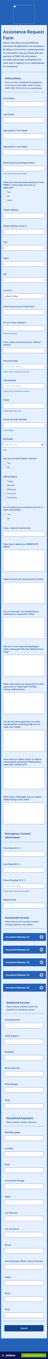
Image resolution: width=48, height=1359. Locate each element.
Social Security (12, 1068)
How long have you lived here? (18, 306)
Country (7, 290)
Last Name (8, 114)
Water (8, 1196)
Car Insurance (12, 1229)
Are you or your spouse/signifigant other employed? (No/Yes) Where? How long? (23, 649)
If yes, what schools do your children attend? (22, 343)
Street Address (11, 210)
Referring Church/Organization (19, 162)
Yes (9, 192)
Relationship (9, 899)
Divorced (11, 493)
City (5, 242)
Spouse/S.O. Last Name (15, 146)
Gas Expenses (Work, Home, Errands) (24, 1261)
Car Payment (11, 1212)
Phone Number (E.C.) (14, 880)
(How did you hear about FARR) (15, 174)
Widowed (11, 489)
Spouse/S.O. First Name (15, 130)
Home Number (10, 360)
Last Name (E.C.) (12, 864)
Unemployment (12, 1019)
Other (9, 200)
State (6, 258)
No (8, 196)
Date (5, 450)
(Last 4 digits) (8, 430)
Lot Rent (9, 1148)
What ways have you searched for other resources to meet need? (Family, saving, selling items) (23, 687)
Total (7, 1100)
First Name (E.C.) (12, 848)
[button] (42, 444)
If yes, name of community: (17, 528)
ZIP (5, 274)
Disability (9, 1052)
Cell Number (9, 380)
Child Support (12, 1035)
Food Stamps (11, 1084)
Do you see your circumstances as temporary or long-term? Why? (21, 612)
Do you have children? (14, 322)
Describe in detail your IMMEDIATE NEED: (20, 545)
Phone (8, 1245)
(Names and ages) (10, 333)
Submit (24, 1328)
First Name (8, 98)
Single (10, 481)
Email (6, 400)
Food (7, 1164)
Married (10, 485)
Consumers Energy (14, 1180)
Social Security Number (15, 419)
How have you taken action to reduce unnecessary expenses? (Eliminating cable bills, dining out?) (22, 762)
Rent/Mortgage (12, 1132)
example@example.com (12, 411)
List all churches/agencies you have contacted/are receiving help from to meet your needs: (22, 724)
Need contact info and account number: (23, 579)
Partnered (12, 497)
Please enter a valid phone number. (16, 372)
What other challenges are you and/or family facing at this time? (22, 798)
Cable (8, 1277)
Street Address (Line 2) (15, 226)
